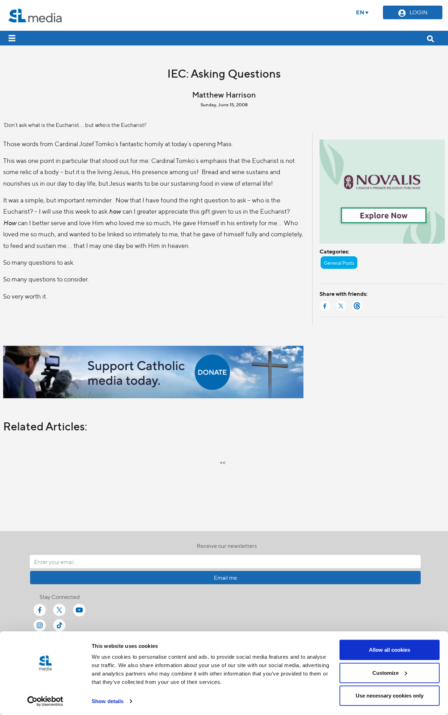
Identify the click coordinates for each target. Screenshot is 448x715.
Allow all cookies (389, 650)
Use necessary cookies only (390, 696)
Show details (108, 701)
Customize (385, 672)
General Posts (339, 262)
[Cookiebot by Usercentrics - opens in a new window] (45, 701)
